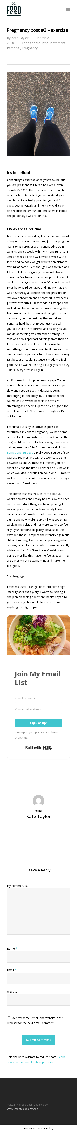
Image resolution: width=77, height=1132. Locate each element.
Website (12, 991)
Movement (57, 43)
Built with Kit (38, 747)
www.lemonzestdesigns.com (23, 1109)
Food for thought (35, 43)
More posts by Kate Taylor (38, 830)
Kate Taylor (20, 38)
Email (11, 970)
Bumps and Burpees (20, 452)
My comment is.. (17, 886)
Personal (13, 48)
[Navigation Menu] (68, 9)
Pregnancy (30, 48)
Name (12, 948)
